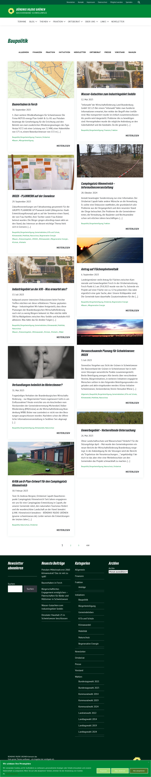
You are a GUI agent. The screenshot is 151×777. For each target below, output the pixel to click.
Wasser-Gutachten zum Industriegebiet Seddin (108, 94)
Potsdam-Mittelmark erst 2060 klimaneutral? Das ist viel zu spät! (56, 573)
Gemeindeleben (41, 232)
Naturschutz (34, 235)
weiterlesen (63, 145)
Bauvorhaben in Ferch (24, 104)
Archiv (112, 568)
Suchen (11, 583)
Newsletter (80, 52)
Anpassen (103, 771)
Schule (15, 242)
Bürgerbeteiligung (27, 137)
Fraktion (50, 52)
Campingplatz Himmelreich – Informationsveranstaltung (98, 185)
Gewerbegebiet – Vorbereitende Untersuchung (108, 430)
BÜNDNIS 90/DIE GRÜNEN (30, 9)
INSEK (35, 239)
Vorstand (120, 52)
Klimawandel (17, 235)
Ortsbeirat (95, 52)
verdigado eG (49, 759)
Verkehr (23, 242)
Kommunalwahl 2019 (88, 700)
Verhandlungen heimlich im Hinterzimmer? (37, 385)
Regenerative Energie (48, 235)
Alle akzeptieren (139, 771)
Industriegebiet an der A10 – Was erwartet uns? (39, 289)
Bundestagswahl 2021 (88, 681)
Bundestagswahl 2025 (88, 687)
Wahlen (132, 52)
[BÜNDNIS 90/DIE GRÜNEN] (11, 10)
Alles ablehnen (120, 771)
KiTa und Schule (53, 232)
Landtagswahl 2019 (87, 725)
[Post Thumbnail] (41, 79)
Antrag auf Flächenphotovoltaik (99, 269)
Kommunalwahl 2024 (88, 706)
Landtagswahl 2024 (87, 731)
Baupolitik (16, 137)
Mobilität (26, 235)
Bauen (15, 140)
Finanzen (37, 52)
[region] (75, 768)
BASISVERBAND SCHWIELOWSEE (31, 13)
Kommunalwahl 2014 (88, 694)
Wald (61, 332)
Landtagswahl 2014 (87, 719)
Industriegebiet (25, 239)
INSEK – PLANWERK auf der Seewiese (33, 196)
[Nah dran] (148, 762)
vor (87, 545)
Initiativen (64, 52)
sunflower (26, 759)
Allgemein (24, 52)
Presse (108, 52)
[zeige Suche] (139, 2)
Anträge (82, 587)
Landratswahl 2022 (87, 713)
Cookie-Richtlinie (11, 774)
